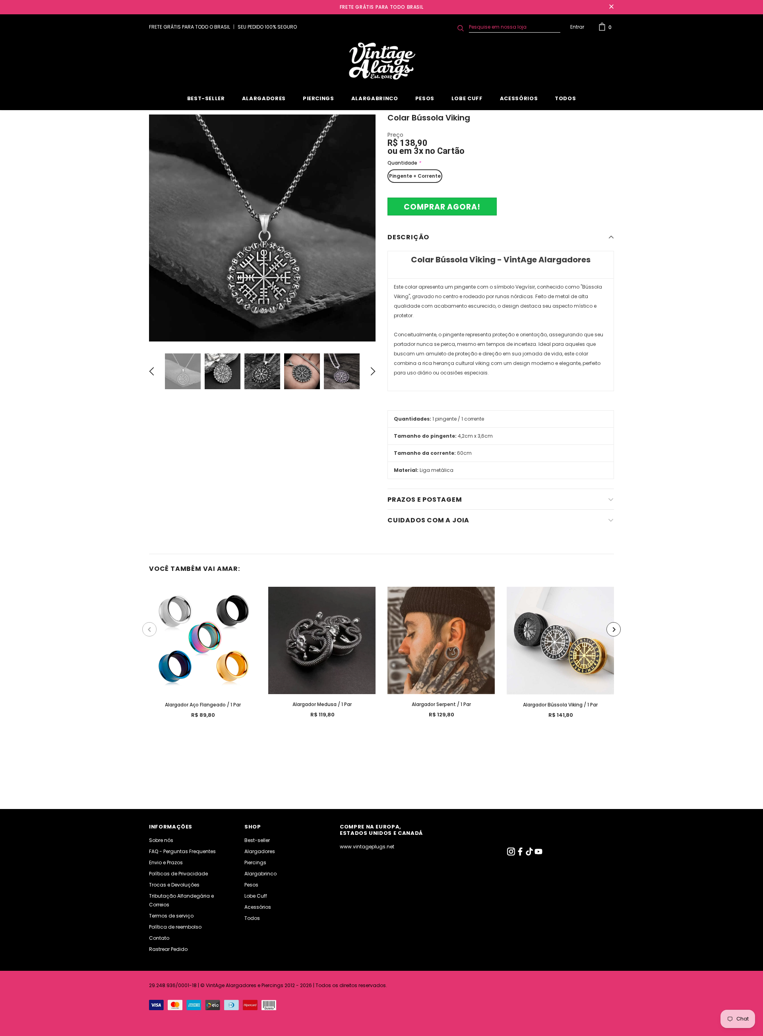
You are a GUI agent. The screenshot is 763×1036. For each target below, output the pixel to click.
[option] (262, 227)
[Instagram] (511, 853)
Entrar (577, 26)
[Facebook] (520, 853)
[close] (611, 7)
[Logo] (381, 61)
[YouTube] (538, 853)
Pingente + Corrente (415, 176)
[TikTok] (529, 853)
